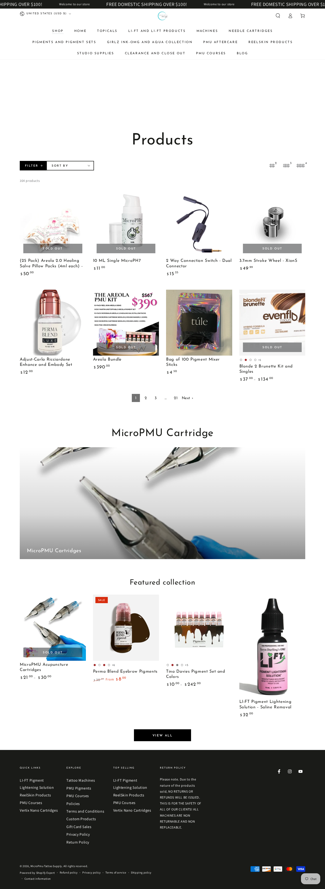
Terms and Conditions (85, 811)
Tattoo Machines (80, 780)
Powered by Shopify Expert (37, 872)
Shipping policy (141, 872)
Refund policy (69, 872)
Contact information (38, 878)
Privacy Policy (78, 834)
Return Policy (77, 842)
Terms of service (115, 872)
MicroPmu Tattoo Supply (46, 866)
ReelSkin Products (35, 795)
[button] (278, 15)
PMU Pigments (78, 788)
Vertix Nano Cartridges (39, 810)
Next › (187, 398)
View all (163, 735)
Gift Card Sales (78, 826)
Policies (73, 803)
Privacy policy (91, 872)
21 (175, 398)
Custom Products (81, 818)
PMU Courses (31, 802)
